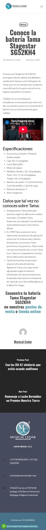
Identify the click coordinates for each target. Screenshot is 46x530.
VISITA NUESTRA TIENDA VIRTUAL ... (22, 526)
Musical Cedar (13, 59)
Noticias (23, 24)
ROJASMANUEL (28, 520)
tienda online (30, 311)
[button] (41, 6)
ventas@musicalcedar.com (23, 475)
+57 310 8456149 (19, 459)
